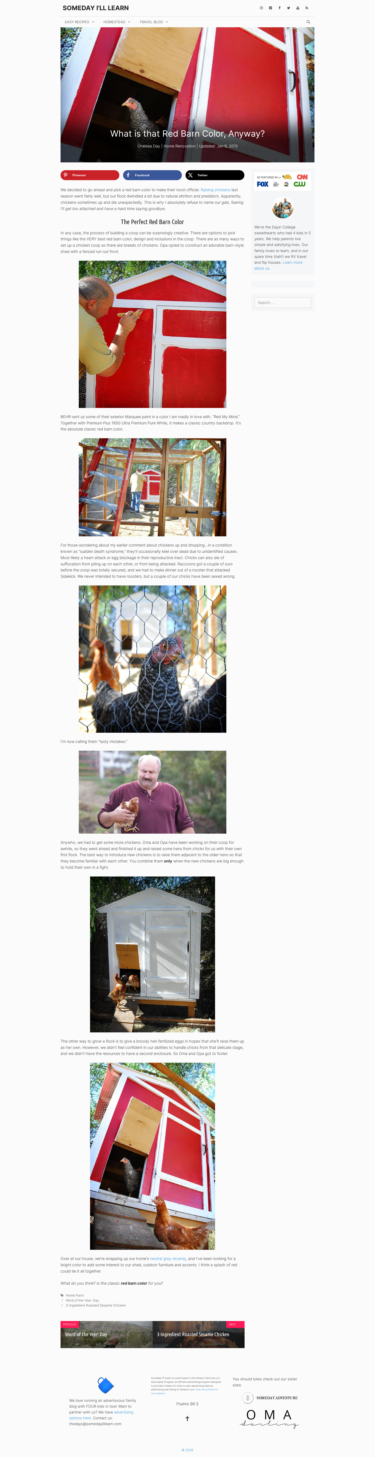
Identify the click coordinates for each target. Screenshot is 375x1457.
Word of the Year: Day (82, 1300)
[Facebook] (279, 8)
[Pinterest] (270, 8)
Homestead (114, 22)
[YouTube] (297, 8)
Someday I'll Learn (96, 8)
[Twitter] (288, 8)
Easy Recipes (77, 22)
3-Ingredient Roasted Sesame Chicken (96, 1305)
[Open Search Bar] (308, 21)
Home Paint (75, 1295)
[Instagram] (261, 8)
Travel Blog (151, 22)
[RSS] (307, 8)
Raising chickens (215, 190)
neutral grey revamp (168, 1258)
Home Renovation (180, 146)
